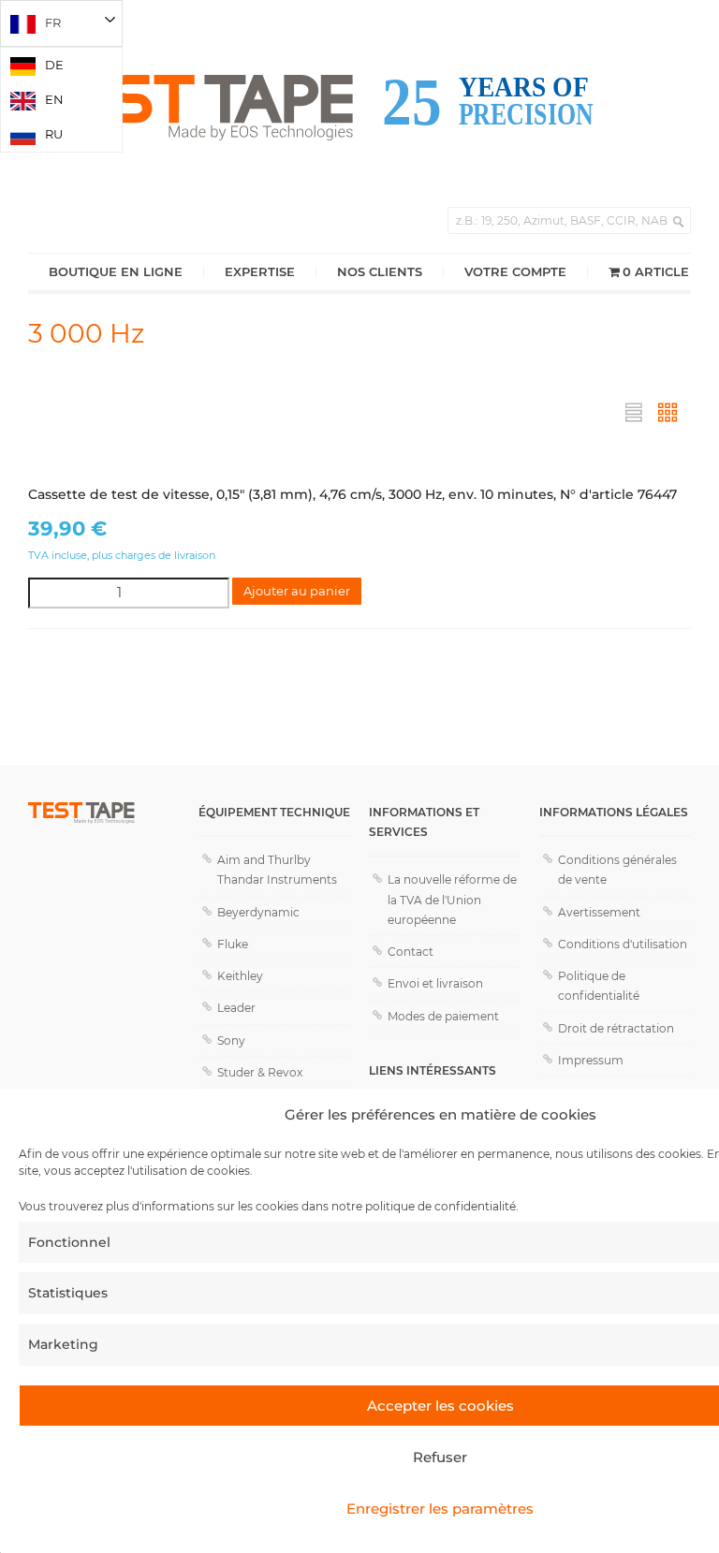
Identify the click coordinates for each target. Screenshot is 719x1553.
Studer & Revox (259, 1072)
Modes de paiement (443, 1016)
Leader (236, 1008)
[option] (61, 65)
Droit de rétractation (616, 1028)
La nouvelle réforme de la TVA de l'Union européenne (452, 899)
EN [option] (54, 99)
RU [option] (54, 133)
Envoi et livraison (435, 983)
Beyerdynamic (258, 912)
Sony (231, 1040)
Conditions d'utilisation (622, 944)
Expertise (260, 271)
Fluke (232, 944)
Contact (410, 952)
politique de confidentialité (440, 1206)
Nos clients (379, 271)
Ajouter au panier (296, 590)
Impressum (591, 1060)
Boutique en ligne (116, 271)
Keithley (240, 976)
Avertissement (599, 912)
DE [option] (54, 64)
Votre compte (515, 271)
